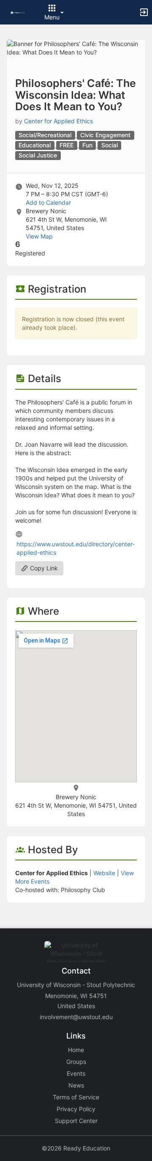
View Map (39, 236)
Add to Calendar (48, 202)
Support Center (76, 1120)
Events (76, 1073)
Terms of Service (76, 1097)
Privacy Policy (76, 1108)
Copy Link (43, 568)
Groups (76, 1061)
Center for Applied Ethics (58, 121)
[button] (17, 12)
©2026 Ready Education (76, 1148)
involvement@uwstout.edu (76, 1016)
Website (104, 872)
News (76, 1085)
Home (76, 1049)
